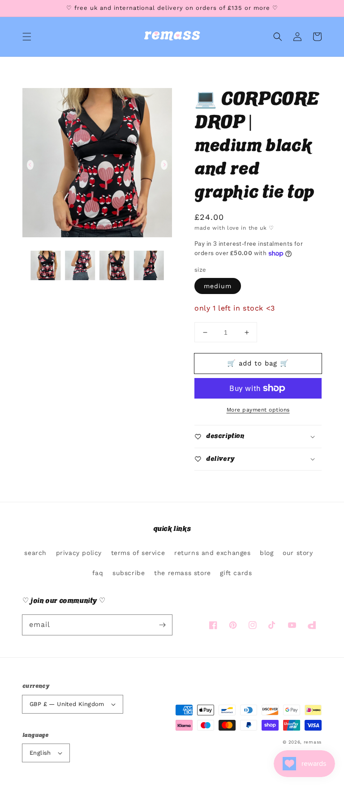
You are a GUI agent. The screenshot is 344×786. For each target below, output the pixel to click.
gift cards (236, 572)
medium (218, 286)
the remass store (182, 572)
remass (313, 742)
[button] (27, 36)
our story (298, 552)
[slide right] (164, 165)
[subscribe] (162, 625)
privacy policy (79, 552)
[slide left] (30, 165)
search (35, 552)
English (40, 752)
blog (266, 552)
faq (97, 572)
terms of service (138, 552)
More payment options (258, 410)
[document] (97, 165)
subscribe (128, 572)
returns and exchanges (212, 552)
